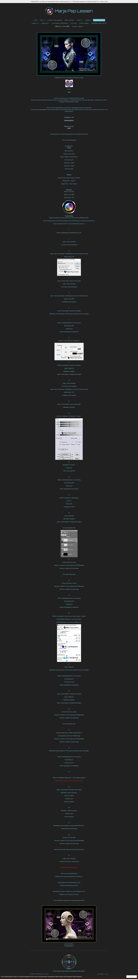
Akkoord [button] (132, 976)
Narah (69, 128)
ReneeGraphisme (69, 120)
